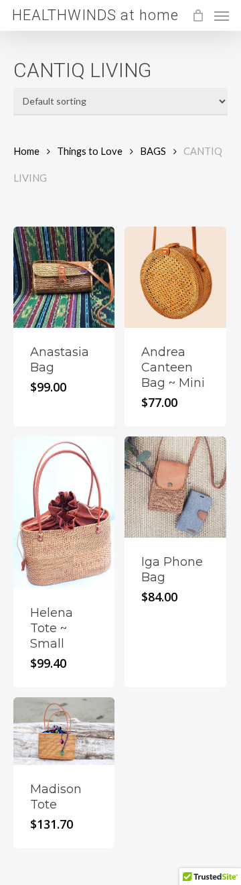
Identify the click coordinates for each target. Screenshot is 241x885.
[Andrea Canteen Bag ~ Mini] (175, 277)
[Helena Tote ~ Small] (63, 512)
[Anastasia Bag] (63, 277)
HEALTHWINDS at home (95, 15)
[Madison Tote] (63, 731)
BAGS (153, 151)
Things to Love (90, 151)
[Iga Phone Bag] (175, 487)
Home (26, 151)
